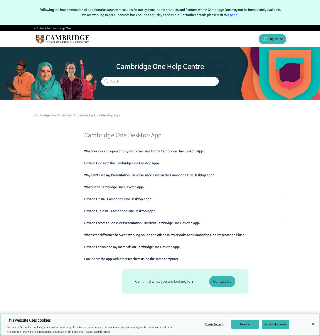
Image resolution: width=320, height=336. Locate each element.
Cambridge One (45, 115)
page (233, 15)
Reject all (245, 324)
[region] (160, 324)
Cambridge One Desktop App (98, 115)
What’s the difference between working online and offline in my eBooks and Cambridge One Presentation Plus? (164, 235)
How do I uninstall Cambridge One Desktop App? (119, 211)
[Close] (313, 324)
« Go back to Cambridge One (52, 28)
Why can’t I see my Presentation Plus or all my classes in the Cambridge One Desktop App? (149, 175)
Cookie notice (102, 331)
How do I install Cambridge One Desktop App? (117, 199)
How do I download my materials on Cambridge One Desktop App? (132, 247)
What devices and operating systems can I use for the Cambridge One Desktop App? (144, 151)
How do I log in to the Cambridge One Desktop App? (121, 163)
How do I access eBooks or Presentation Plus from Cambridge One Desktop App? (142, 223)
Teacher (67, 115)
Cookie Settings (214, 324)
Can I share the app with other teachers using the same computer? (132, 259)
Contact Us (222, 281)
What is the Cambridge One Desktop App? (114, 187)
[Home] (63, 39)
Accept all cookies (275, 324)
